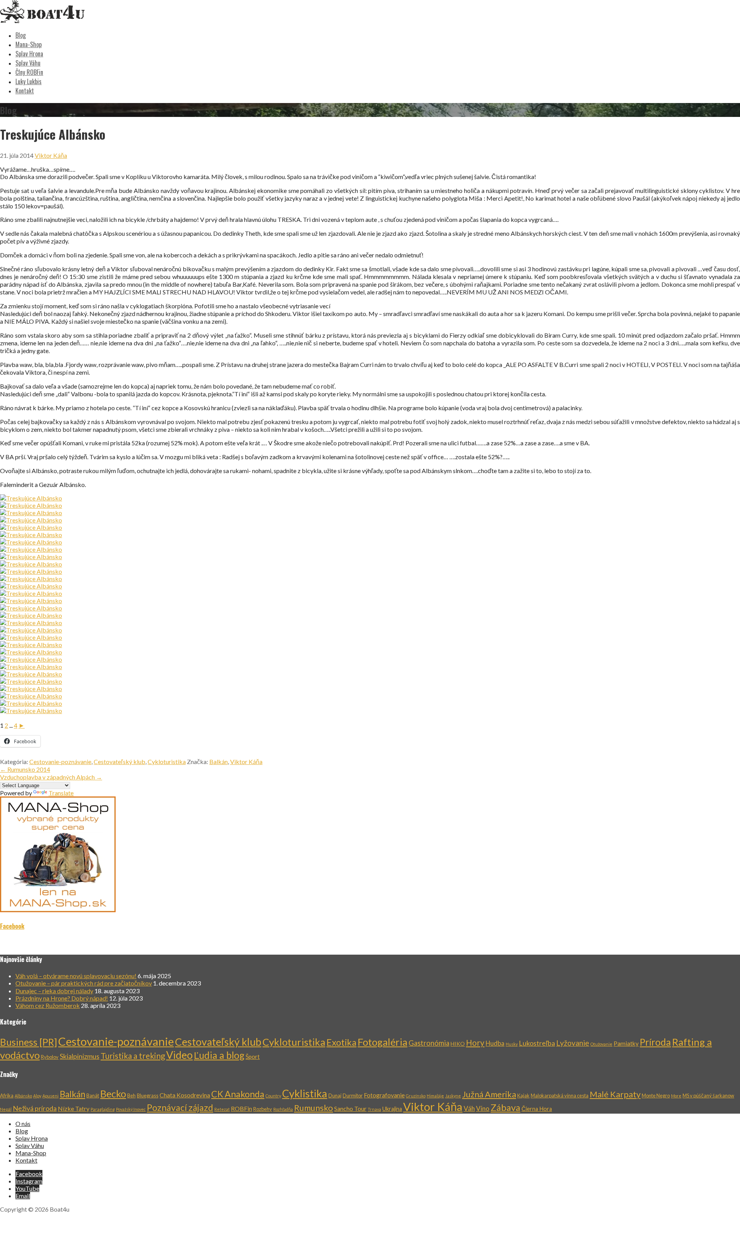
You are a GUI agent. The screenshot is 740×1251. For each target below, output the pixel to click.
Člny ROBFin (29, 72)
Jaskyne (453, 1095)
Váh (469, 1108)
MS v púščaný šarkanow (708, 1095)
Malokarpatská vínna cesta (560, 1095)
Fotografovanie (384, 1095)
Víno (482, 1108)
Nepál (6, 1109)
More (676, 1095)
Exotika (341, 1042)
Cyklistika (304, 1093)
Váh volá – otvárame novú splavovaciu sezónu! (75, 975)
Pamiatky (626, 1043)
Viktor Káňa (51, 155)
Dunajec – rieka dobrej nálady (54, 990)
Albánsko (23, 1095)
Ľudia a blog (219, 1055)
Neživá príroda (35, 1108)
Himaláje (435, 1095)
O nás (22, 1123)
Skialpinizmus (79, 1056)
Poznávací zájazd (180, 1107)
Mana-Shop (28, 44)
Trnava (374, 1109)
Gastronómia (429, 1043)
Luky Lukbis (28, 81)
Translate (61, 792)
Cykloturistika (167, 761)
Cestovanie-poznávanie (60, 761)
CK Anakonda (237, 1094)
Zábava (505, 1107)
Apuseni (50, 1095)
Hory (475, 1042)
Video (179, 1054)
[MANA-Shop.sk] (58, 909)
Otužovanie (601, 1043)
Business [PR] (28, 1042)
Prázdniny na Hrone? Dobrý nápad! (61, 998)
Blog (20, 35)
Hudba (495, 1043)
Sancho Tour (350, 1108)
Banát (92, 1095)
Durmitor (353, 1095)
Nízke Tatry (73, 1108)
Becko (113, 1093)
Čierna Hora (536, 1109)
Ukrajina (392, 1109)
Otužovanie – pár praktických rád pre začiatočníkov (83, 983)
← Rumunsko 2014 (25, 769)
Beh (131, 1095)
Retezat (222, 1109)
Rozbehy (262, 1109)
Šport (253, 1056)
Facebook (12, 926)
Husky (512, 1043)
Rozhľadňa (283, 1109)
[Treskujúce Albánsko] (31, 498)
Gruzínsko (416, 1095)
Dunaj (334, 1095)
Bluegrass (147, 1095)
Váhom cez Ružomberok (47, 1005)
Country (273, 1095)
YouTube (27, 1188)
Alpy (37, 1095)
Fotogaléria (382, 1042)
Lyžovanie (572, 1042)
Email (22, 1195)
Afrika (6, 1095)
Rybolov (50, 1057)
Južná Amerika (489, 1094)
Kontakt (24, 90)
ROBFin (241, 1108)
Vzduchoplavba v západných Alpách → (51, 777)
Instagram (28, 1181)
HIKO (458, 1043)
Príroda (655, 1042)
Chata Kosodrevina (185, 1095)
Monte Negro (656, 1095)
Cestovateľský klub (119, 761)
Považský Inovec (131, 1109)
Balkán (218, 761)
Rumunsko (313, 1108)
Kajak (523, 1095)
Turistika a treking (133, 1055)
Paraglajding (103, 1109)
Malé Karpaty (615, 1094)
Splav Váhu (27, 63)
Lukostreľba (537, 1043)
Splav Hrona (29, 53)
